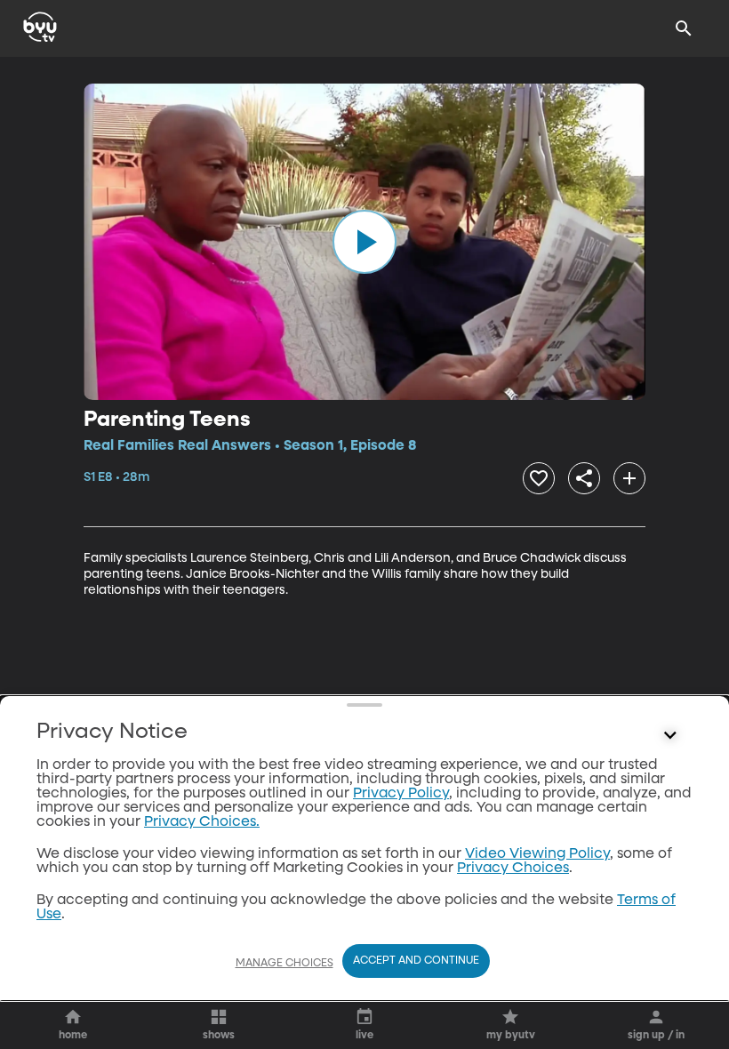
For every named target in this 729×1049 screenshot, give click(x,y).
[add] (629, 478)
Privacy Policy (401, 794)
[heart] (539, 478)
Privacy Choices (513, 868)
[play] (364, 242)
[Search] (683, 28)
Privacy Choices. (202, 822)
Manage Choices (284, 963)
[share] (584, 478)
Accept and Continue (416, 961)
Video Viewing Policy (537, 854)
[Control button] (670, 736)
